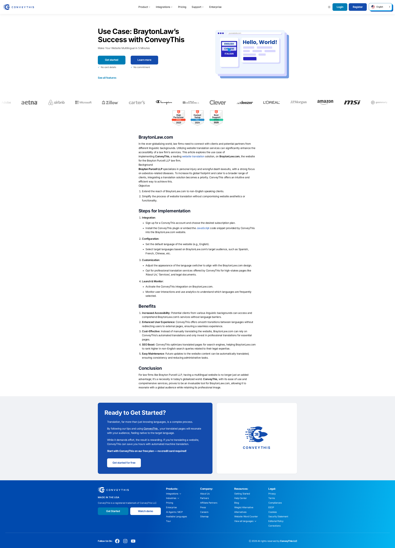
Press (203, 507)
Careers (204, 512)
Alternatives (240, 512)
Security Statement (278, 516)
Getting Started (242, 493)
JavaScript (203, 228)
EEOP (271, 507)
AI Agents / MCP (174, 512)
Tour (168, 521)
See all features (107, 77)
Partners (204, 498)
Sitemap (204, 516)
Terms (271, 498)
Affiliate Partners (208, 502)
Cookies (272, 512)
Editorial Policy (275, 521)
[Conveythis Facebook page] (117, 541)
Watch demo (145, 511)
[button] (380, 6)
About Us (205, 493)
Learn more (144, 59)
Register (358, 6)
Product (143, 6)
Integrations (163, 6)
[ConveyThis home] (18, 7)
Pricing (182, 6)
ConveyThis (151, 428)
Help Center (240, 498)
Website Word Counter (246, 516)
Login (340, 6)
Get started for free (124, 462)
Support (196, 6)
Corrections (274, 525)
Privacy (272, 493)
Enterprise (215, 6)
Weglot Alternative (243, 507)
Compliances (275, 502)
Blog (236, 502)
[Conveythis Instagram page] (125, 541)
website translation (193, 156)
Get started (111, 59)
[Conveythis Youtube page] (133, 541)
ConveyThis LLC (288, 541)
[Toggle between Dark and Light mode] (329, 7)
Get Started (113, 511)
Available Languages (176, 516)
